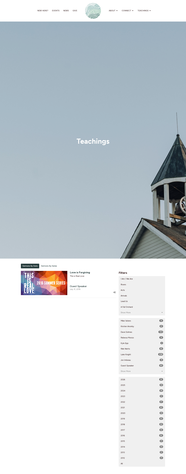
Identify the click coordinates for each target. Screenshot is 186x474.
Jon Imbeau (141, 360)
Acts (123, 290)
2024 (141, 391)
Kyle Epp (141, 343)
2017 (141, 430)
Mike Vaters (141, 321)
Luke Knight (141, 354)
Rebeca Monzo (141, 338)
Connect (126, 11)
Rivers (123, 284)
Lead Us (124, 301)
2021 (141, 407)
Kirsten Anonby (141, 326)
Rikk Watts (141, 349)
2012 (141, 458)
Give (75, 11)
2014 (141, 447)
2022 (141, 402)
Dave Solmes (141, 332)
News (66, 11)
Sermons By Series (49, 266)
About (112, 11)
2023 (141, 396)
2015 (141, 441)
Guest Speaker (141, 366)
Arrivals (124, 296)
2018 (141, 424)
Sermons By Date (30, 266)
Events (55, 11)
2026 (141, 379)
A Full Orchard (127, 307)
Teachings (143, 11)
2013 (141, 452)
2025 (141, 385)
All (122, 463)
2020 (141, 413)
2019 (141, 419)
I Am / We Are (127, 279)
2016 (141, 435)
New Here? (42, 11)
